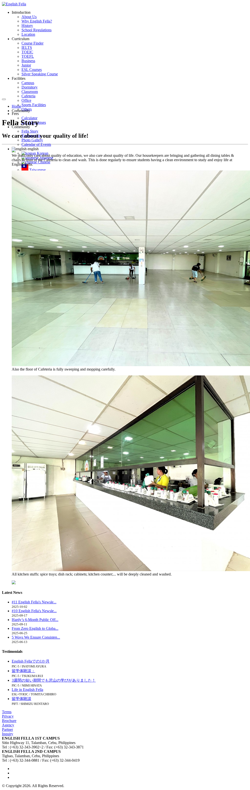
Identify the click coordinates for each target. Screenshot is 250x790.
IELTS (26, 47)
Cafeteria (28, 96)
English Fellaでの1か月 (31, 661)
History (27, 25)
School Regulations (36, 30)
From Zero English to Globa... (35, 628)
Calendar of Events (36, 144)
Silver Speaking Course (39, 74)
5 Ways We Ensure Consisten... (36, 637)
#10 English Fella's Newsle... (34, 611)
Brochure (9, 721)
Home (16, 106)
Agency (8, 725)
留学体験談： (23, 671)
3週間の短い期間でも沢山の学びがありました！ (54, 680)
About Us (29, 17)
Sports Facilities (33, 105)
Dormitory (29, 87)
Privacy (8, 716)
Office (26, 100)
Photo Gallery (32, 140)
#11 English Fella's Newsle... (34, 602)
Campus (27, 83)
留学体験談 (21, 699)
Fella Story (29, 131)
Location (28, 34)
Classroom (29, 92)
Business (28, 61)
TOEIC (27, 52)
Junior (26, 65)
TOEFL (27, 56)
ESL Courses (31, 70)
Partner (7, 729)
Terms (6, 712)
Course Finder (32, 43)
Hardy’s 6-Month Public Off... (35, 620)
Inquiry (7, 734)
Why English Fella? (36, 21)
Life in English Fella (27, 690)
